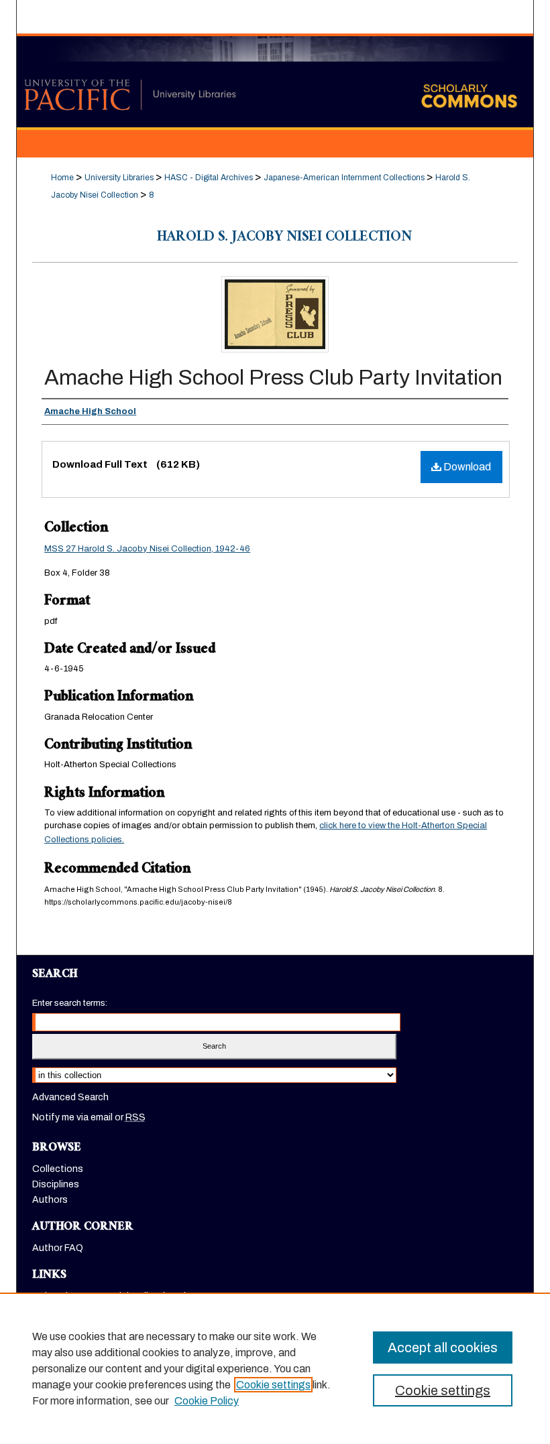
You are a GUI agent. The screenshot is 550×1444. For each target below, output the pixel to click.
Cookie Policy (206, 1400)
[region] (275, 1368)
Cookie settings (273, 1384)
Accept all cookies (443, 1347)
